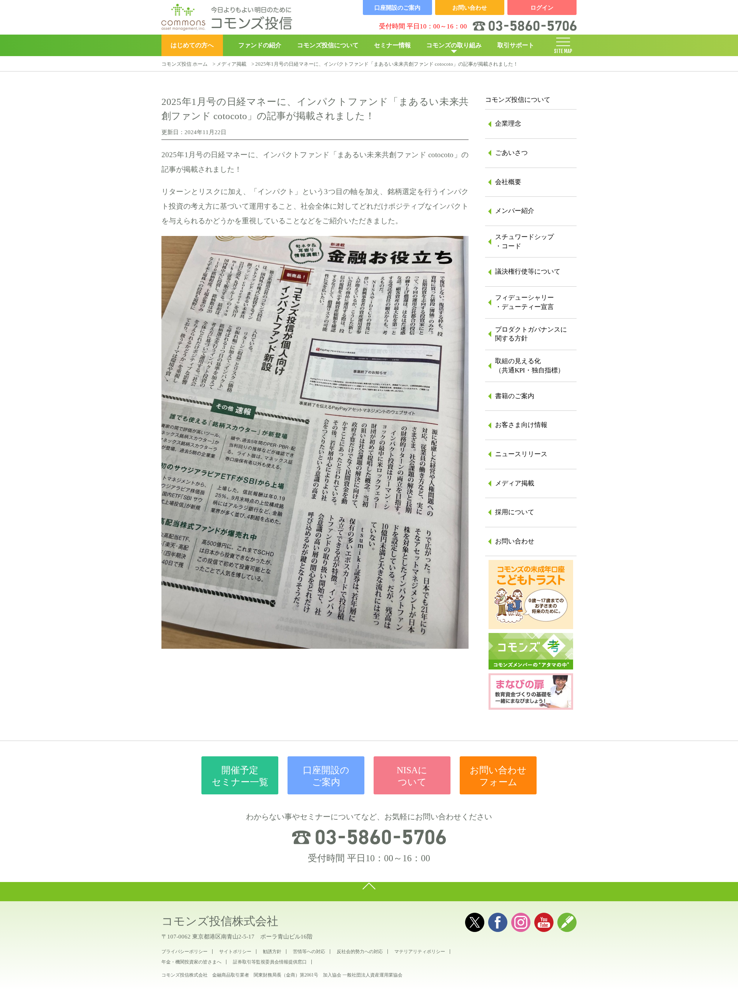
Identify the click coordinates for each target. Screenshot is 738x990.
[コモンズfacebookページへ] (497, 922)
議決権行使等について (527, 271)
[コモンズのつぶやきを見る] (474, 922)
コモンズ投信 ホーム (184, 64)
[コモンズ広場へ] (567, 922)
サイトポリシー (235, 951)
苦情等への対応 (309, 951)
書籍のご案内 (514, 396)
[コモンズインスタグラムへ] (520, 922)
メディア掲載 (231, 64)
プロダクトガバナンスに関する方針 (531, 334)
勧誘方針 (272, 951)
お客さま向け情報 (521, 425)
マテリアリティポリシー (419, 951)
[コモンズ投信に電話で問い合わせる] (369, 837)
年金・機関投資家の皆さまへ (191, 962)
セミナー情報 (392, 45)
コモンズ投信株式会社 (219, 921)
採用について (514, 512)
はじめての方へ (192, 45)
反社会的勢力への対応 (360, 951)
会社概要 (508, 182)
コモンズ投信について (328, 45)
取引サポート (515, 45)
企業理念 (508, 123)
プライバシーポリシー (184, 951)
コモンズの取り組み (454, 45)
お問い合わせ (514, 541)
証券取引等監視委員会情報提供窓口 (270, 962)
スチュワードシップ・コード (524, 241)
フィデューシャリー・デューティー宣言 (524, 302)
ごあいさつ (511, 152)
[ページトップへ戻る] (369, 891)
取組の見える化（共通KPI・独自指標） (529, 365)
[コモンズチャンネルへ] (544, 922)
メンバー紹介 (514, 210)
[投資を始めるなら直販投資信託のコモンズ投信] (226, 17)
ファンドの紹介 (259, 45)
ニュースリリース (521, 454)
